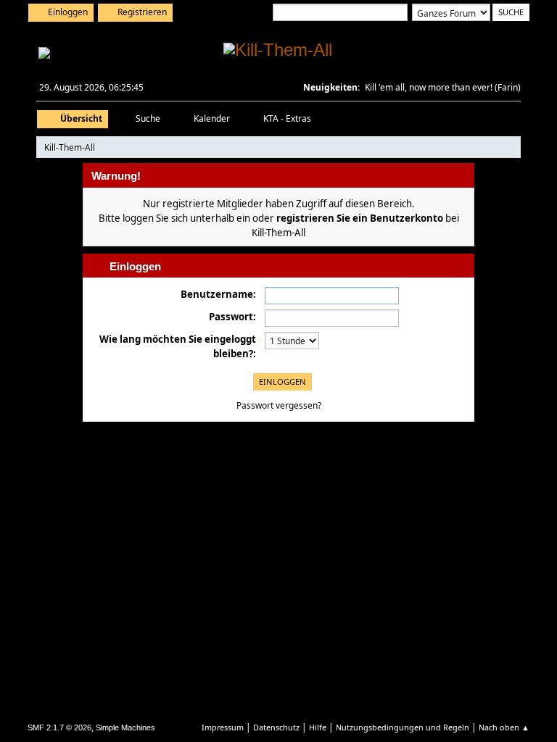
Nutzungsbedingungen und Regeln (402, 727)
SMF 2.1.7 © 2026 (59, 727)
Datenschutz (276, 727)
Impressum (223, 727)
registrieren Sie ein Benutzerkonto (359, 218)
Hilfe (317, 727)
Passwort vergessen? (278, 405)
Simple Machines (125, 727)
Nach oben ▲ (504, 727)
